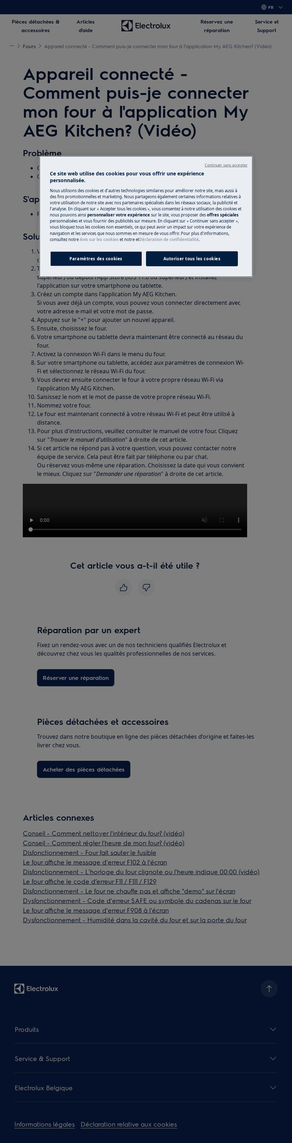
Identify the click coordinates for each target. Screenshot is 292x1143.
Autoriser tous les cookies (192, 258)
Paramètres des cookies (95, 258)
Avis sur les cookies (99, 239)
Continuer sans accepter (226, 165)
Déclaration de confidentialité (169, 239)
